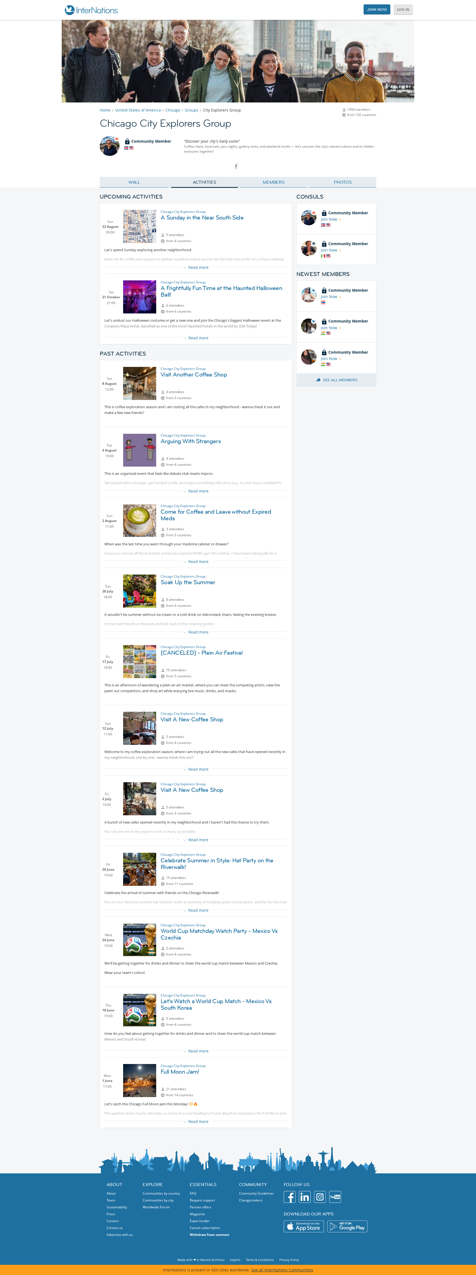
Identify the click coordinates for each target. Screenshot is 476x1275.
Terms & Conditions (260, 1260)
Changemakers (251, 1200)
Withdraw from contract (209, 1234)
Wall (134, 182)
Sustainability (117, 1207)
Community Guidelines (256, 1193)
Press (111, 1214)
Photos (343, 182)
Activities (204, 182)
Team (111, 1200)
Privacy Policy (289, 1260)
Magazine (197, 1214)
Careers (113, 1221)
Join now (377, 9)
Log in (403, 9)
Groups (191, 110)
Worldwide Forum (156, 1207)
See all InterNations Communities (282, 1270)
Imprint (235, 1260)
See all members (340, 379)
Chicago (173, 110)
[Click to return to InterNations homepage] (91, 10)
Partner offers (200, 1207)
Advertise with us (120, 1234)
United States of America (138, 110)
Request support (202, 1200)
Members (274, 182)
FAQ (193, 1193)
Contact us (115, 1227)
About (111, 1193)
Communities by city (158, 1200)
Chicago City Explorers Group (183, 211)
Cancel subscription (205, 1227)
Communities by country (161, 1193)
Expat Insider (200, 1221)
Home (105, 110)
